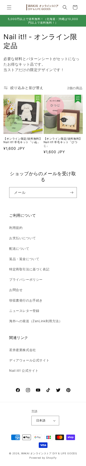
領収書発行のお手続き (26, 300)
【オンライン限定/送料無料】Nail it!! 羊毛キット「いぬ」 (22, 140)
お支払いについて (22, 238)
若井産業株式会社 (22, 350)
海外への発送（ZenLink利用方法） (35, 321)
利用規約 (15, 228)
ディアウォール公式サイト (29, 360)
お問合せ (15, 290)
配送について (19, 248)
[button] (9, 7)
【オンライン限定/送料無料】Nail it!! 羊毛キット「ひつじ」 (63, 142)
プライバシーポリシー (26, 279)
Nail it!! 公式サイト (24, 370)
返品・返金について (24, 259)
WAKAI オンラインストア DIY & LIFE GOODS (49, 453)
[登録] (72, 192)
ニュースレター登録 (24, 311)
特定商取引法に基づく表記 (29, 269)
